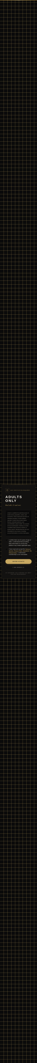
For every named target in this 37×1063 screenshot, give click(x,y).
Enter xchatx (18, 561)
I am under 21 (18, 567)
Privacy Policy (18, 551)
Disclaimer (26, 551)
